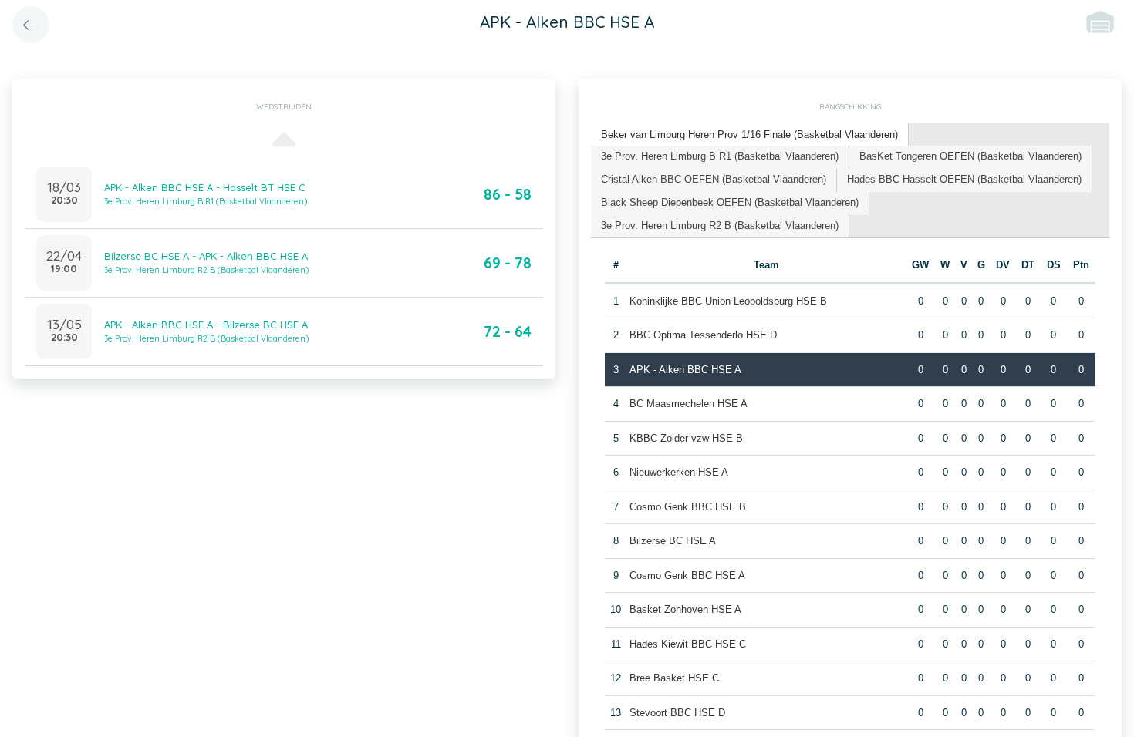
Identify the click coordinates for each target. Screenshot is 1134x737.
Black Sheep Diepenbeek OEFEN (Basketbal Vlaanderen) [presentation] (730, 202)
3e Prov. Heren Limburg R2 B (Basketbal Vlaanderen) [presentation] (720, 225)
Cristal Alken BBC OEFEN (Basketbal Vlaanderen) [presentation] (713, 179)
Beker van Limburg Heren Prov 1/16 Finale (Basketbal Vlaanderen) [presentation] (749, 134)
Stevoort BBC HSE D (677, 712)
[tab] (750, 135)
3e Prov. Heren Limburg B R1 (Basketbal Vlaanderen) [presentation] (720, 156)
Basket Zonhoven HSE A (685, 609)
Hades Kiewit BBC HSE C (687, 644)
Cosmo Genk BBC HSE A (687, 575)
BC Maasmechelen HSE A (688, 403)
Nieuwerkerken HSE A (678, 472)
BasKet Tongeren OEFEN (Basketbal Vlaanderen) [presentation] (970, 156)
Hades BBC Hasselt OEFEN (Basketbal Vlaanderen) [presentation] (964, 179)
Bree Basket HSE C (674, 678)
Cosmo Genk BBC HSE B (687, 507)
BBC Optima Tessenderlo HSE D (703, 335)
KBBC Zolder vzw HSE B (686, 438)
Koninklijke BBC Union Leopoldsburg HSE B (728, 301)
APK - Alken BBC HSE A (685, 369)
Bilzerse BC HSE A (672, 541)
